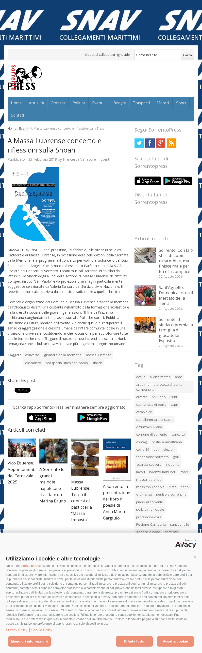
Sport (181, 103)
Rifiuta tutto (134, 641)
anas (179, 377)
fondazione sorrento (152, 457)
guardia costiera (148, 464)
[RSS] (171, 143)
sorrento (171, 532)
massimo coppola (150, 487)
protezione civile (149, 517)
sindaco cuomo (148, 532)
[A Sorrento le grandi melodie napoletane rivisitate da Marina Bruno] (53, 451)
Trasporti (141, 103)
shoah (97, 363)
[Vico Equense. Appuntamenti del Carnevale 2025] (22, 448)
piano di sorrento (149, 502)
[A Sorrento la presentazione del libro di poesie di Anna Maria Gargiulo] (117, 459)
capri (174, 404)
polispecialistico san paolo (67, 363)
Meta (172, 487)
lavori (140, 472)
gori (176, 457)
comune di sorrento (151, 434)
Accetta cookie (175, 641)
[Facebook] (149, 143)
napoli (185, 487)
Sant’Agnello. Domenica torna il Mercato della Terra (176, 295)
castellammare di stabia (154, 419)
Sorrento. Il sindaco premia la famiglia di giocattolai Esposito (176, 329)
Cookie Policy (41, 630)
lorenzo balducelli (162, 472)
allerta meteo (160, 377)
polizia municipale (150, 509)
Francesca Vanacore (79, 159)
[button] (194, 557)
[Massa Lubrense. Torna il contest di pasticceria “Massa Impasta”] (85, 457)
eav (156, 449)
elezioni (169, 449)
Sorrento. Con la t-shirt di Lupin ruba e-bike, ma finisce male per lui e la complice (176, 260)
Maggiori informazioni (29, 641)
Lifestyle (118, 103)
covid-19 (142, 449)
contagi (142, 442)
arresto (142, 397)
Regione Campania (151, 524)
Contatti (18, 115)
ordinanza (144, 494)
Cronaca (58, 103)
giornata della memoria (63, 355)
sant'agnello (179, 524)
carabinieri (144, 412)
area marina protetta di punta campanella (159, 387)
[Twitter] (139, 143)
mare (185, 472)
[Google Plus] (160, 143)
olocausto (33, 363)
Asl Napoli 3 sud (164, 397)
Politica (78, 103)
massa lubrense (98, 355)
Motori (163, 103)
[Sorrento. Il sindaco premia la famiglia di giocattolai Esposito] (145, 331)
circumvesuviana (149, 427)
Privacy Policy (16, 630)
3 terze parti (29, 566)
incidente (172, 464)
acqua (141, 377)
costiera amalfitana (167, 442)
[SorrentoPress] (25, 77)
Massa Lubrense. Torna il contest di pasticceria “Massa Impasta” (81, 500)
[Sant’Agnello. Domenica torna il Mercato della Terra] (145, 304)
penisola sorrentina (171, 494)
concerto (32, 355)
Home (16, 103)
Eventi (97, 103)
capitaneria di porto (151, 404)
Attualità (36, 103)
